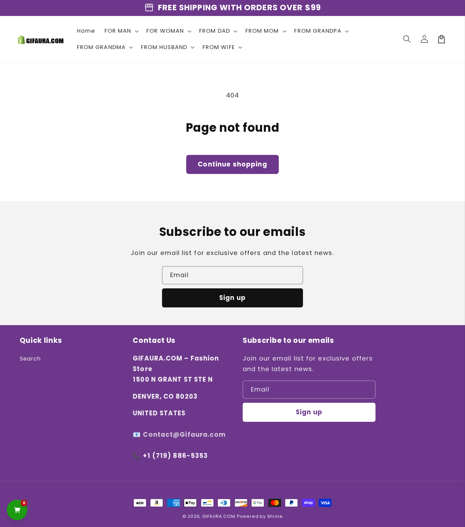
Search (30, 359)
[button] (121, 31)
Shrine (275, 516)
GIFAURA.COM (218, 516)
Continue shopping (232, 164)
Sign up (232, 297)
